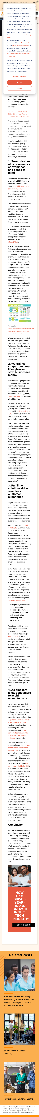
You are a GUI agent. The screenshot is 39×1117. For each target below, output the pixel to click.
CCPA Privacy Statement (20, 45)
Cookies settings (19, 76)
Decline (19, 88)
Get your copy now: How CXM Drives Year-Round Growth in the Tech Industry (18, 114)
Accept (19, 82)
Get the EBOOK (24, 925)
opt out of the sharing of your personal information (19, 53)
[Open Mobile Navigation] (36, 14)
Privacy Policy (25, 43)
